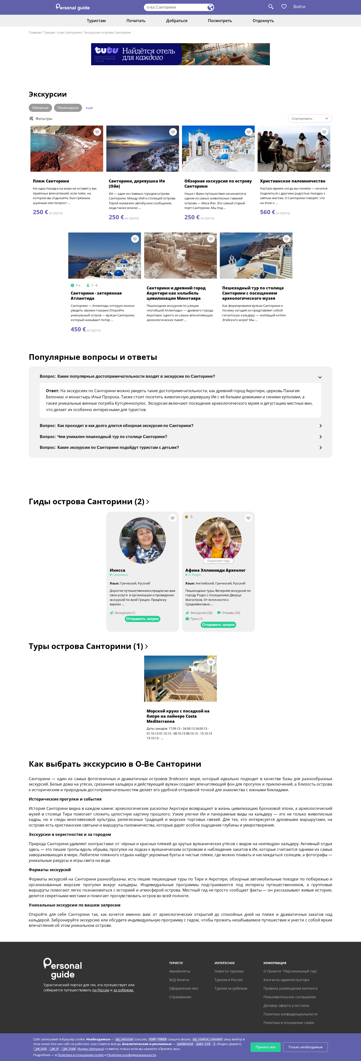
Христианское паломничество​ (292, 181)
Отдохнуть (263, 20)
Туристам (96, 20)
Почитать (136, 20)
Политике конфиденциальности (131, 1055)
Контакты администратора (286, 979)
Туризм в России (229, 979)
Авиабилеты (179, 971)
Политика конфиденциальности (291, 1014)
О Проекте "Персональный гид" (290, 971)
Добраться (176, 20)
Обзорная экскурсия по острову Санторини (218, 183)
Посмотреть (220, 20)
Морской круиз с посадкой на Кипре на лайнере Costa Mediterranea (178, 716)
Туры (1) (196, 618)
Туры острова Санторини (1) (87, 646)
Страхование (180, 997)
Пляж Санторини (51, 181)
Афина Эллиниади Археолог (215, 570)
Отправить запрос (142, 619)
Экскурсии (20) (201, 612)
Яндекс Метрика (90, 1049)
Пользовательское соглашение (290, 997)
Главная (35, 32)
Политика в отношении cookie (289, 1022)
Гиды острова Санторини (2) (87, 501)
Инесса (117, 570)
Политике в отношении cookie (80, 1055)
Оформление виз (183, 988)
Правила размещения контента (291, 988)
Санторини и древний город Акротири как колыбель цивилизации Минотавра (176, 293)
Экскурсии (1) (125, 612)
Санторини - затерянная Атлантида (96, 295)
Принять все (266, 1047)
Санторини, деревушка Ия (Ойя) (137, 183)
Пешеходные (68, 108)
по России (100, 990)
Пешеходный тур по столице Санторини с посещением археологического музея (253, 293)
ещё (89, 108)
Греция (49, 32)
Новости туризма (229, 971)
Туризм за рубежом (231, 988)
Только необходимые (305, 1047)
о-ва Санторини (69, 32)
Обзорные (40, 108)
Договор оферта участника (286, 1005)
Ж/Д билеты (179, 979)
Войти (299, 6)
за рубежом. (123, 990)
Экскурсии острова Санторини (107, 32)
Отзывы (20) (231, 612)
